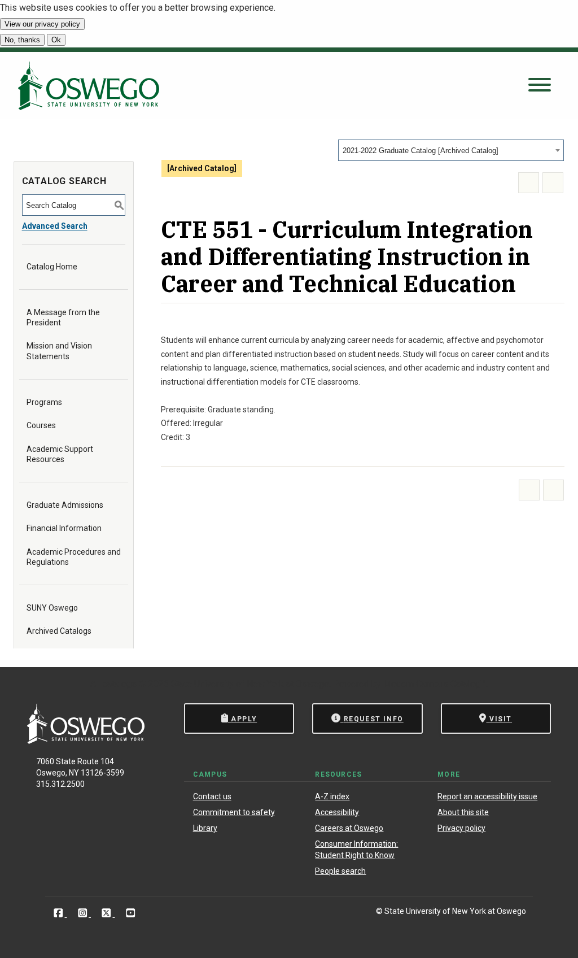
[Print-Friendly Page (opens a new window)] (528, 182)
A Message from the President (63, 317)
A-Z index (332, 796)
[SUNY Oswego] (85, 740)
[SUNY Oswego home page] (88, 85)
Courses (41, 425)
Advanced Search (54, 225)
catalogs (120, 683)
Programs (44, 402)
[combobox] (451, 150)
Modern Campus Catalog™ (434, 683)
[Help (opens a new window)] (552, 182)
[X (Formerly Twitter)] (107, 913)
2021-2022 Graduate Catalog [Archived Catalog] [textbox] (420, 150)
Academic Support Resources (60, 454)
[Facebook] (59, 913)
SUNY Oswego (52, 607)
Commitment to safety (234, 812)
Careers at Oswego (349, 828)
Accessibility (337, 812)
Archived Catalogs (59, 630)
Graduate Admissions (65, 505)
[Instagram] (83, 913)
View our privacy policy (42, 24)
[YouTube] (130, 913)
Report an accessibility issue (487, 796)
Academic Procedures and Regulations (74, 557)
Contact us (212, 796)
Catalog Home (52, 266)
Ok (56, 40)
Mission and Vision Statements (59, 350)
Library (205, 828)
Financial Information (64, 528)
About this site (463, 812)
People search (340, 871)
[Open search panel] (539, 85)
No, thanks (22, 40)
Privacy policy (461, 828)
